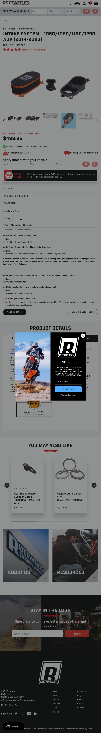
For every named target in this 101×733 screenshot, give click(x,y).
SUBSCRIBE (68, 389)
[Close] (83, 335)
